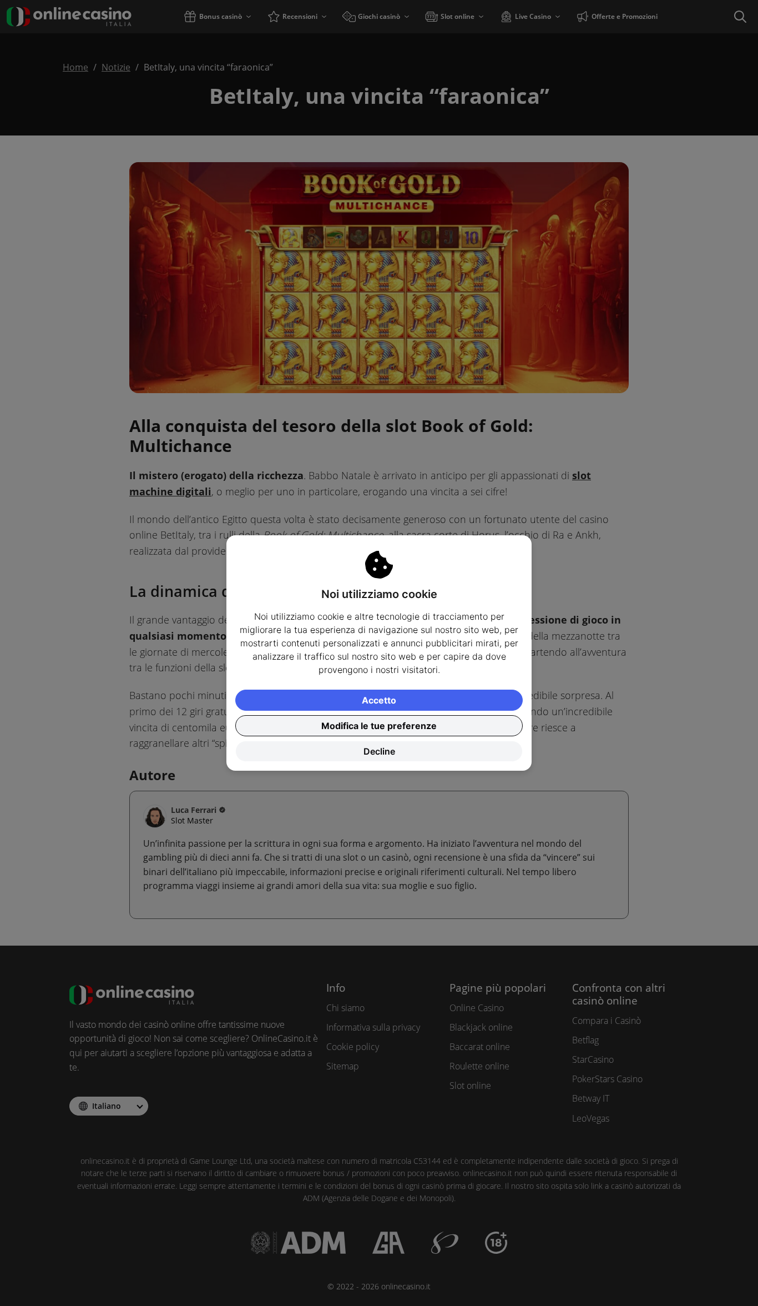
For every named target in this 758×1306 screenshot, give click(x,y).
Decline (379, 751)
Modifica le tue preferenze (379, 725)
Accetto (379, 700)
